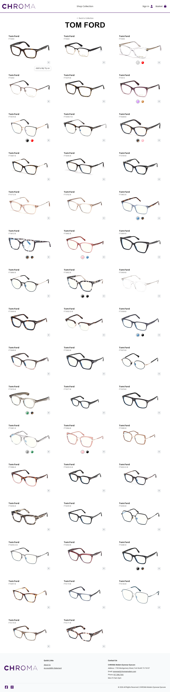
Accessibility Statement (53, 668)
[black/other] (82, 296)
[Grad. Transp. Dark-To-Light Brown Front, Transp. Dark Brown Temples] (142, 101)
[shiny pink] (82, 451)
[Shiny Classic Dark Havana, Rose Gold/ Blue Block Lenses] (137, 140)
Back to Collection (86, 18)
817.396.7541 (119, 675)
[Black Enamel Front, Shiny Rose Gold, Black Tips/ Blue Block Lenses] (27, 140)
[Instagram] (12, 688)
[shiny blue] (137, 218)
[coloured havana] (27, 257)
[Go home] (23, 6)
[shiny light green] (27, 412)
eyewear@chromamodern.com (124, 671)
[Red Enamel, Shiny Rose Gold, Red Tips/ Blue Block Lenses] (32, 140)
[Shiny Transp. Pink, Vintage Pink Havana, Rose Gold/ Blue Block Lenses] (142, 140)
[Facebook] (6, 688)
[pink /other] (82, 257)
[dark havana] (142, 218)
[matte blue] (137, 335)
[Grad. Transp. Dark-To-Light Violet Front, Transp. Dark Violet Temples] (137, 101)
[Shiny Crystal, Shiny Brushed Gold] (137, 62)
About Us (47, 665)
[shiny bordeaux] (142, 62)
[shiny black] (87, 296)
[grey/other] (27, 451)
